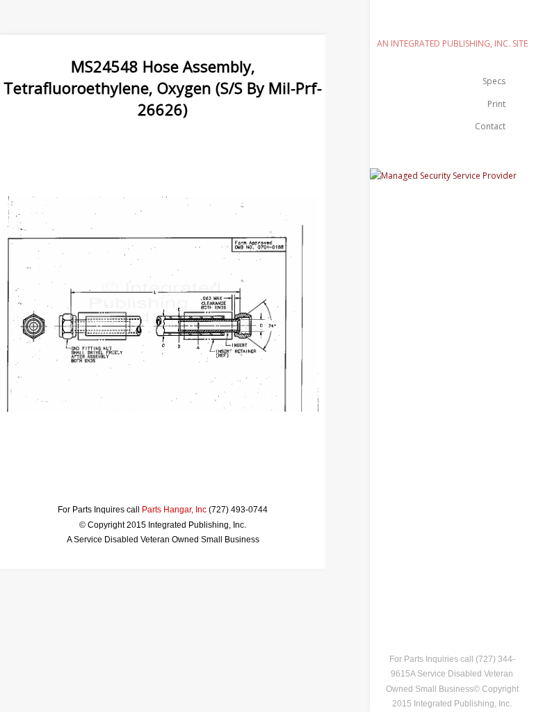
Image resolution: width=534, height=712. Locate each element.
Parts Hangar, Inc (174, 510)
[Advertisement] (253, 151)
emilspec (452, 24)
